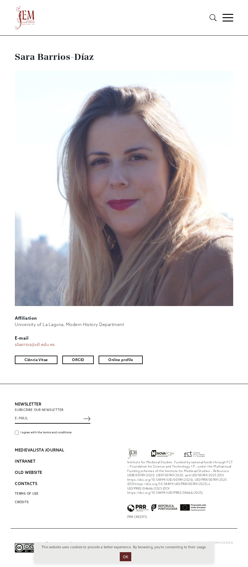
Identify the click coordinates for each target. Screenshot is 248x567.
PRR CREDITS (137, 517)
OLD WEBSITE (28, 473)
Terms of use (27, 494)
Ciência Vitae (36, 360)
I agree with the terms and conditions (46, 432)
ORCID (78, 360)
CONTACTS (26, 484)
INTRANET (25, 461)
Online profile (120, 360)
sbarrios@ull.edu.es (35, 344)
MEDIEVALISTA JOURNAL (39, 450)
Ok (126, 556)
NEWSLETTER (28, 404)
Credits (22, 502)
